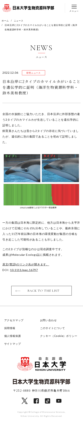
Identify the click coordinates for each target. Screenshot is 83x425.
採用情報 (9, 328)
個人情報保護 (12, 335)
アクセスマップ (14, 320)
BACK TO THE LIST (44, 291)
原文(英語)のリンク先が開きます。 (25, 264)
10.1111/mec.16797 (24, 270)
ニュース (18, 20)
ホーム (5, 20)
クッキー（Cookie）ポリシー (58, 335)
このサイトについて (52, 328)
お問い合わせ (48, 320)
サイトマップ (12, 343)
